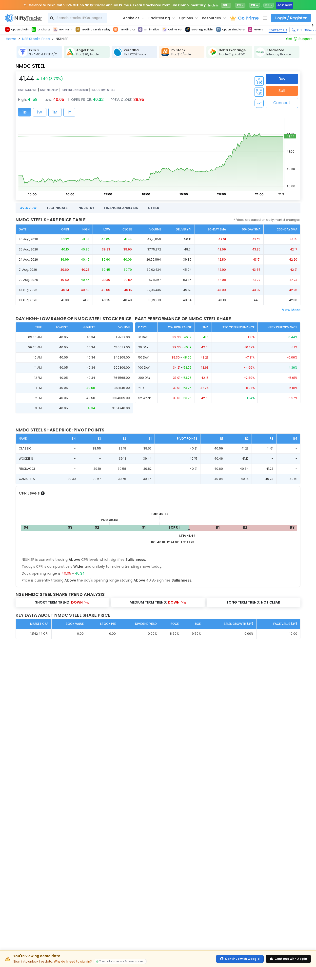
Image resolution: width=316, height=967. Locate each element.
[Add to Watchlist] (259, 81)
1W (39, 112)
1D (24, 112)
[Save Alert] (259, 92)
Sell (281, 90)
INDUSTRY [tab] (86, 207)
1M (55, 112)
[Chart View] (259, 103)
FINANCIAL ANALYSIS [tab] (121, 207)
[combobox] (77, 18)
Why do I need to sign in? (73, 962)
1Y (69, 112)
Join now (284, 5)
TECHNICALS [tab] (57, 207)
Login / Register (291, 18)
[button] (11, 38)
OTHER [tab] (153, 207)
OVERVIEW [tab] (28, 207)
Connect (281, 103)
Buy (281, 79)
